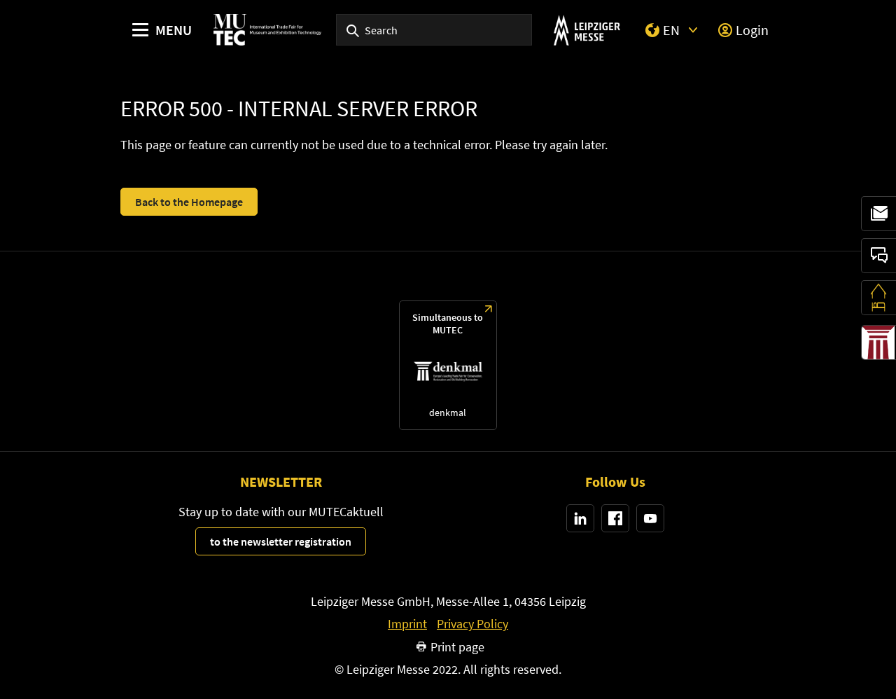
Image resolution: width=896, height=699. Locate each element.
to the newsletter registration (280, 541)
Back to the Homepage (189, 202)
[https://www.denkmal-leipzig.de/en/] (448, 365)
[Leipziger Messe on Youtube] (650, 518)
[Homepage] (267, 30)
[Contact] (878, 255)
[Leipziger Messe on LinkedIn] (580, 518)
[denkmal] (878, 342)
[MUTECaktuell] (878, 213)
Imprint (407, 624)
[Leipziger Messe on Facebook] (615, 518)
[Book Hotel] (878, 297)
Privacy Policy (472, 624)
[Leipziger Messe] (587, 30)
